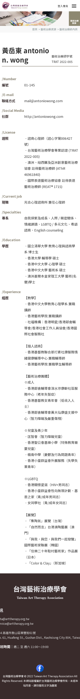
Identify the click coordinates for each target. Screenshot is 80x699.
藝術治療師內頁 (68, 29)
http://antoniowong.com (43, 116)
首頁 (34, 29)
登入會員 (63, 6)
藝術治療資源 (48, 29)
